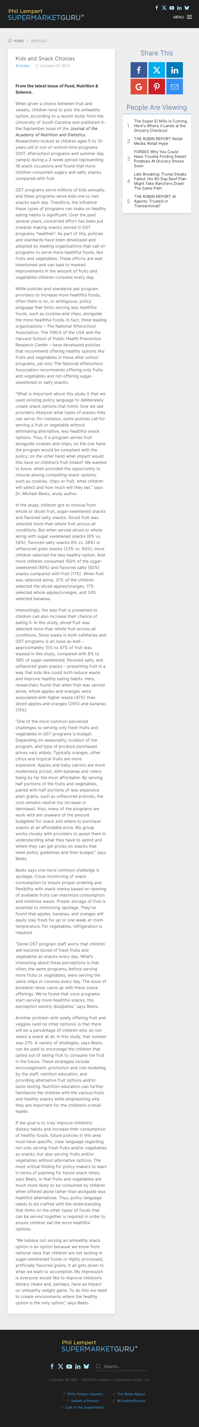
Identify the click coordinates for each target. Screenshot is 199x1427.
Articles (23, 65)
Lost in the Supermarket (85, 1407)
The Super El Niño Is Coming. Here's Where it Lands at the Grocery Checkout (161, 126)
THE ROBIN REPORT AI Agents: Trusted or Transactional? (155, 201)
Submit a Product (85, 1401)
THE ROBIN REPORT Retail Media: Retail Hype (158, 141)
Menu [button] (178, 17)
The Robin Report (131, 1394)
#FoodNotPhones (131, 1401)
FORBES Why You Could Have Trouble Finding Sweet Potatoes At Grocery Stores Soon (160, 158)
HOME (18, 41)
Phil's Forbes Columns (85, 1394)
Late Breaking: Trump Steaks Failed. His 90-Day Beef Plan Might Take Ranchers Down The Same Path (160, 181)
